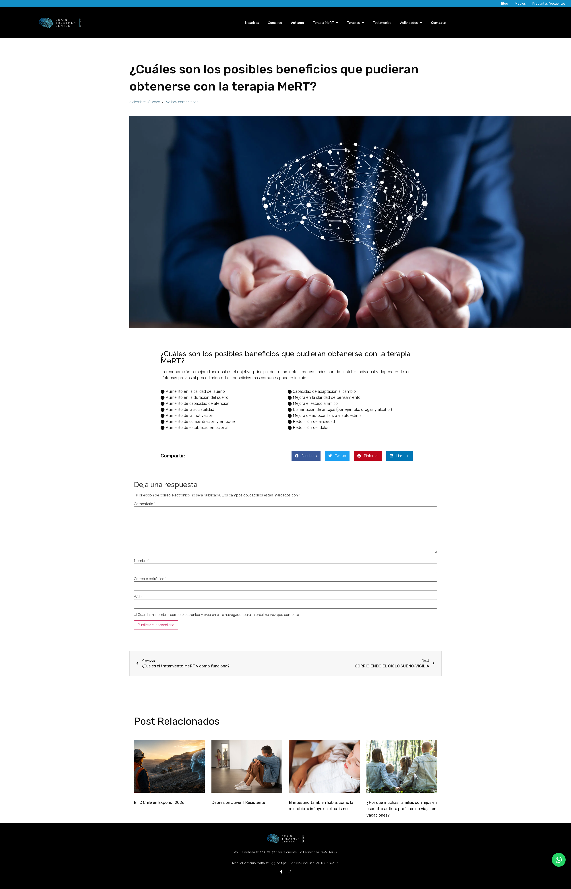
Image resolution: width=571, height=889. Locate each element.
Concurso (275, 23)
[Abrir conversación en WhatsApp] (559, 860)
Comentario (144, 504)
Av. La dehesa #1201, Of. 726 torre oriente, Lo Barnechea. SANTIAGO (285, 852)
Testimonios (382, 23)
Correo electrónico (150, 579)
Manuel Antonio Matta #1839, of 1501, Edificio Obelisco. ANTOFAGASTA (285, 863)
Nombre (141, 561)
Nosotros (252, 23)
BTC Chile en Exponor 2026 (159, 802)
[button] (306, 456)
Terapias (353, 23)
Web (138, 597)
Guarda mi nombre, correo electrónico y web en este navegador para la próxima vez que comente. (219, 615)
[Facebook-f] (281, 871)
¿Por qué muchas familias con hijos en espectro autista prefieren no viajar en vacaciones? (401, 809)
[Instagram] (290, 871)
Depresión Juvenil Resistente (238, 802)
